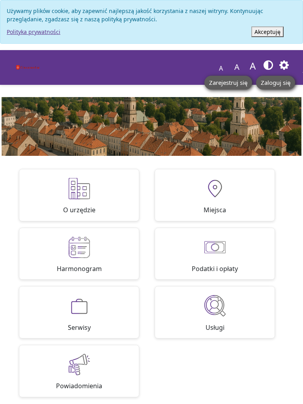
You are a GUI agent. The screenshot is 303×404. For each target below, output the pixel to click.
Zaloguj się (275, 82)
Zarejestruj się (228, 82)
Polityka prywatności (33, 32)
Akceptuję (267, 32)
